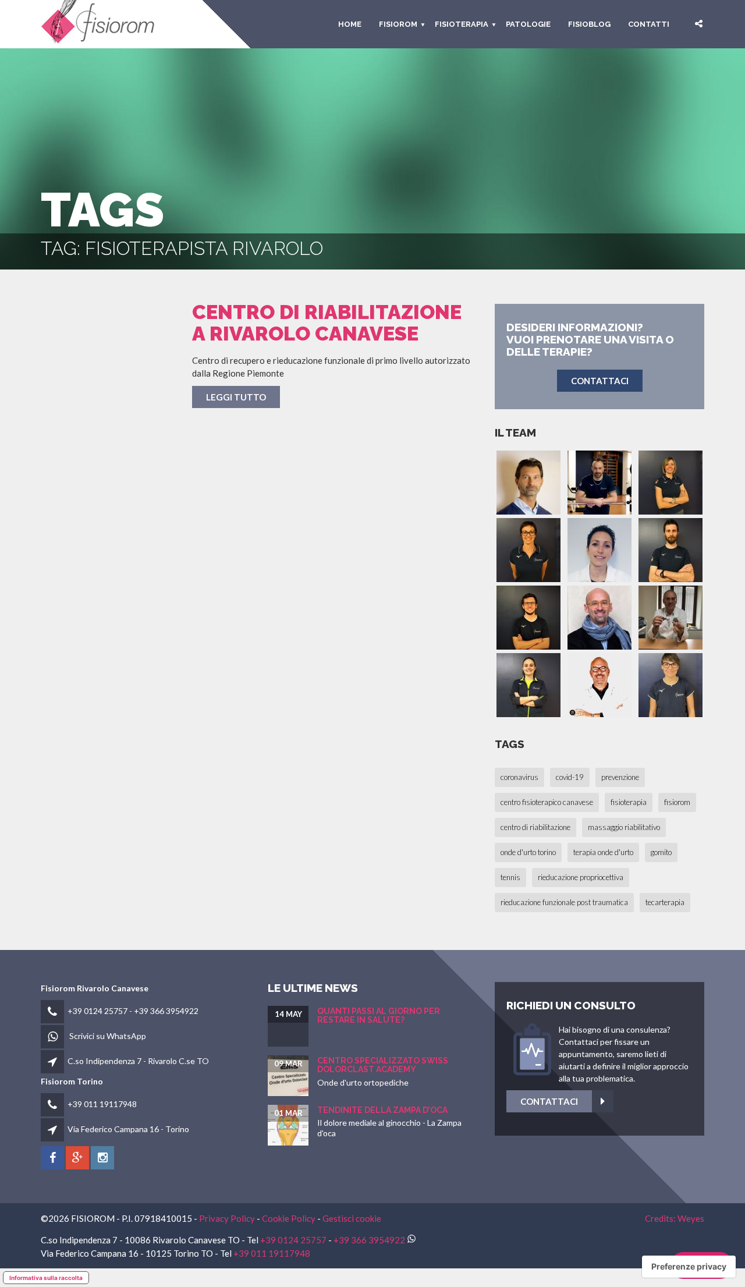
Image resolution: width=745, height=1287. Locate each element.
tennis (510, 877)
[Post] (108, 368)
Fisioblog (589, 24)
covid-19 (570, 777)
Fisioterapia (461, 24)
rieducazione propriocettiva (580, 877)
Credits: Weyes (674, 1218)
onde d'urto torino (528, 852)
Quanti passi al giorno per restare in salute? (378, 1015)
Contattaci (549, 1101)
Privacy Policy (227, 1218)
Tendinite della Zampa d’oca (382, 1110)
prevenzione (620, 777)
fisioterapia (629, 802)
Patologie (528, 24)
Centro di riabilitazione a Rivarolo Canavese (327, 322)
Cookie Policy (288, 1218)
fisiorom (398, 24)
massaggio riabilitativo (624, 827)
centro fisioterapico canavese (547, 802)
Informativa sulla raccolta (46, 1277)
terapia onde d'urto (603, 852)
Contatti (648, 24)
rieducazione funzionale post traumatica (564, 902)
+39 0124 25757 (97, 1011)
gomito (661, 852)
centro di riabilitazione (535, 827)
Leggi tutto (236, 397)
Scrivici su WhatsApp (107, 1036)
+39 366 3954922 (166, 1011)
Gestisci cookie (351, 1218)
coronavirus (519, 777)
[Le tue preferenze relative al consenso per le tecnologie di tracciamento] (689, 1267)
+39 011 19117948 (102, 1104)
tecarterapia (664, 902)
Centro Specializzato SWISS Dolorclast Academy (382, 1065)
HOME (349, 24)
